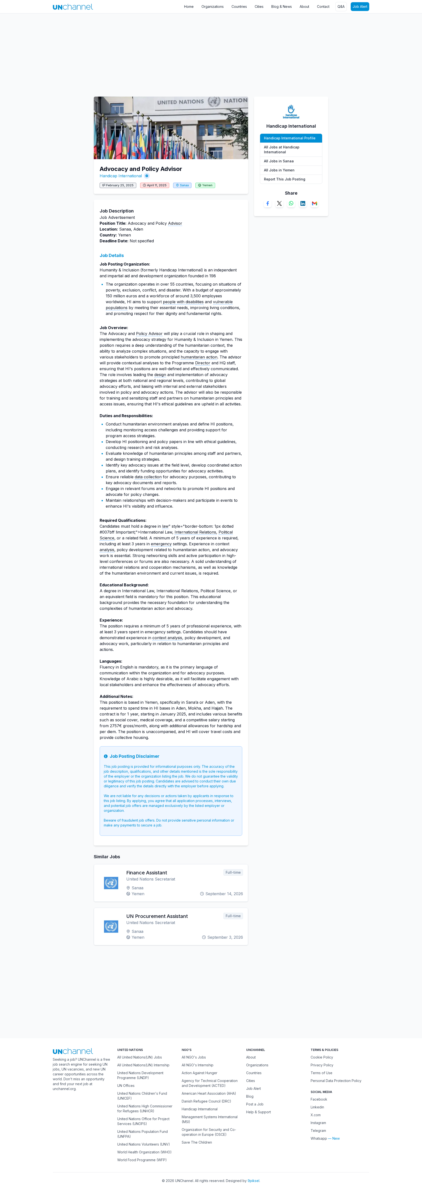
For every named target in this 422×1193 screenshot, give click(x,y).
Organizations (212, 6)
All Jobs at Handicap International (281, 149)
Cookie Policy (322, 1057)
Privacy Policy (322, 1065)
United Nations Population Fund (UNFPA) (142, 1133)
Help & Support (258, 1112)
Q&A (341, 6)
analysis (107, 549)
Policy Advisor (149, 333)
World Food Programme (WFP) (142, 1160)
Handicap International (121, 175)
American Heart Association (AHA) (209, 1093)
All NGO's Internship (197, 1065)
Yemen (207, 185)
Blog (249, 1096)
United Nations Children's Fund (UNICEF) (142, 1095)
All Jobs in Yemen (279, 170)
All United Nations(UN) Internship (143, 1065)
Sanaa (184, 185)
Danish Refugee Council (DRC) (206, 1101)
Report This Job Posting (284, 179)
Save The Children (197, 1142)
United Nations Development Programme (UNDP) (140, 1075)
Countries (239, 6)
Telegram (318, 1130)
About (304, 6)
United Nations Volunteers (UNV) (143, 1144)
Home (189, 6)
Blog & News (281, 6)
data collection (148, 476)
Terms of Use (321, 1073)
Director (202, 362)
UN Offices (126, 1085)
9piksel (253, 1181)
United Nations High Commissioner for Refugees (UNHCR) (144, 1108)
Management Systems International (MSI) (210, 1119)
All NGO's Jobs (194, 1057)
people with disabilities (183, 301)
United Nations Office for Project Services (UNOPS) (143, 1121)
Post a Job (255, 1104)
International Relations (195, 532)
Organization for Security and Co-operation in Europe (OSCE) (209, 1132)
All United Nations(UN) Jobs (139, 1057)
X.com (316, 1115)
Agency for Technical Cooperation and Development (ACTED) (210, 1083)
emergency (161, 543)
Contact (323, 6)
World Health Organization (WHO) (144, 1152)
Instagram (318, 1123)
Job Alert (360, 6)
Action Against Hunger (199, 1073)
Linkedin (317, 1107)
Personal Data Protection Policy (336, 1081)
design (160, 374)
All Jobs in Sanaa (279, 161)
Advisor (175, 223)
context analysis (167, 637)
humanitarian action (199, 357)
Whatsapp (319, 1138)
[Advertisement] (146, 52)
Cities (259, 6)
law (165, 526)
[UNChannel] (73, 7)
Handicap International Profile (290, 138)
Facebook (319, 1099)
